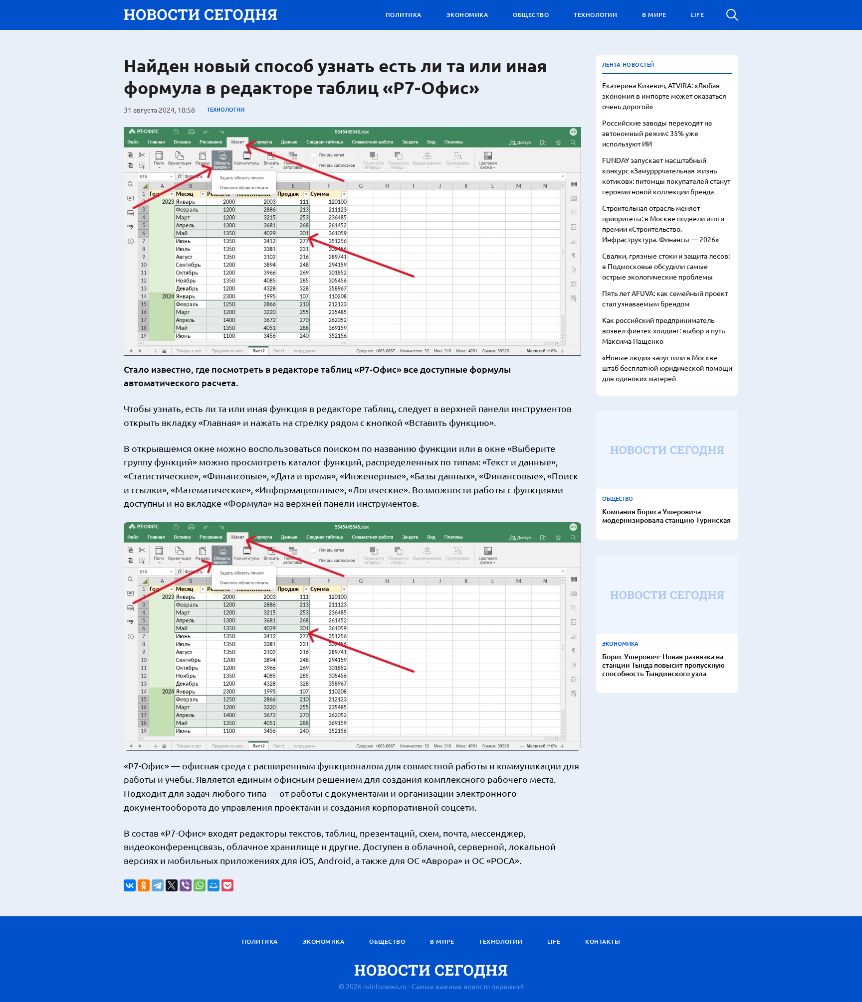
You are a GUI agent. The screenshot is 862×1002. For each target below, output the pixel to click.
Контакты (602, 941)
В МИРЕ (654, 14)
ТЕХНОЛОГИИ (595, 14)
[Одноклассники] (144, 885)
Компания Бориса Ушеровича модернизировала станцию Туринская (666, 516)
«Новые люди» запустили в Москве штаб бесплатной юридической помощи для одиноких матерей (667, 368)
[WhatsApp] (200, 885)
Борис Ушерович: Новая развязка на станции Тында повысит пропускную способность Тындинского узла (663, 665)
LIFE (697, 14)
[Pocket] (227, 885)
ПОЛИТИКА (404, 14)
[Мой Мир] (213, 885)
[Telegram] (158, 885)
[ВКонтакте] (130, 885)
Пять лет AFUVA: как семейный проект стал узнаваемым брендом (665, 298)
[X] (172, 885)
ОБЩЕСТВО (531, 14)
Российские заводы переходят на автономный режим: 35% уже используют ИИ (657, 133)
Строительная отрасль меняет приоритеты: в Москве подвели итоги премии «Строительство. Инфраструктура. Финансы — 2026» (663, 223)
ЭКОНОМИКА (467, 14)
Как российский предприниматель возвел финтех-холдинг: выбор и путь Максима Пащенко (663, 330)
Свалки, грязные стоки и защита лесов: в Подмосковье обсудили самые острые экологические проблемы (666, 266)
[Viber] (186, 885)
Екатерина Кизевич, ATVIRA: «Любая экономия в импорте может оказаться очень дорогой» (664, 96)
